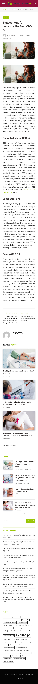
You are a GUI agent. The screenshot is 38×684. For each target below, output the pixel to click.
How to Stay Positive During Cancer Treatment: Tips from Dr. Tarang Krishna (17, 434)
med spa (30, 644)
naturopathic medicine (21, 647)
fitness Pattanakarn (8, 628)
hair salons (28, 628)
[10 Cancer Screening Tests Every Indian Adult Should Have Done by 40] (19, 389)
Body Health (25, 617)
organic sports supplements (24, 650)
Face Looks (21, 625)
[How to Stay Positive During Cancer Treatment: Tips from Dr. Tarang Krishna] (19, 420)
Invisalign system (20, 642)
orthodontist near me (9, 653)
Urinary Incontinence (8, 661)
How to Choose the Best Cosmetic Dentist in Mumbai (24, 491)
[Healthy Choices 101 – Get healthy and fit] (19, 3)
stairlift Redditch (8, 658)
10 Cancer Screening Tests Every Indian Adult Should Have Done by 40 (17, 403)
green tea (17, 628)
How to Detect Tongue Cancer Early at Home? (16, 562)
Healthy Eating (7, 639)
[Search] (35, 3)
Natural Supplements (9, 647)
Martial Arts (12, 644)
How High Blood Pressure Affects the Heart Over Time (24, 464)
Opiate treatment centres (9, 650)
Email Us (20, 679)
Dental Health (25, 619)
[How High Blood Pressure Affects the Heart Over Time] (19, 358)
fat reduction (29, 625)
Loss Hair (6, 644)
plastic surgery (19, 653)
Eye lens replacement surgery (10, 625)
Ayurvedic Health (16, 617)
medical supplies (21, 644)
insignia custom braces (9, 642)
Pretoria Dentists (16, 656)
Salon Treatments (26, 656)
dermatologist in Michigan (10, 622)
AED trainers (6, 617)
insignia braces (24, 639)
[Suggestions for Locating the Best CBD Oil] (19, 50)
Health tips (23, 635)
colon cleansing (16, 619)
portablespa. (28, 653)
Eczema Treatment (22, 622)
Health (5, 17)
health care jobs (12, 630)
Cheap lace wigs (7, 619)
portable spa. (7, 656)
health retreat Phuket (9, 635)
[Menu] (3, 3)
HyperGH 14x (16, 639)
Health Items (30, 630)
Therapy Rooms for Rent (19, 658)
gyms (22, 628)
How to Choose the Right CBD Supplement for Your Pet (28, 318)
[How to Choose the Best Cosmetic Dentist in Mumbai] (8, 492)
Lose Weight (29, 642)
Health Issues (21, 630)
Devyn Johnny (13, 35)
